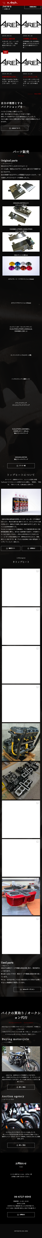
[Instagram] (37, 604)
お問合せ (32, 548)
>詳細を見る (32, 7)
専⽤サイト (12, 548)
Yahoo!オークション (29, 989)
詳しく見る (22, 1087)
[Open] (21, 587)
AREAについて (16, 128)
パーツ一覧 (22, 466)
